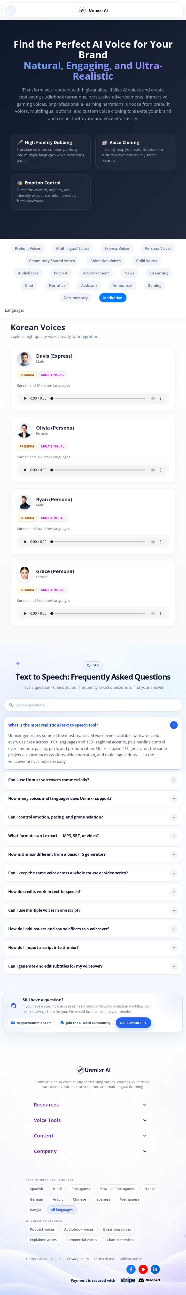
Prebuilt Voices (28, 248)
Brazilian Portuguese (117, 1188)
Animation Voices (105, 260)
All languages (62, 1209)
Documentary (76, 297)
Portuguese (81, 1188)
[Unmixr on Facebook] (131, 1269)
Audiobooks (28, 273)
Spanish (36, 1188)
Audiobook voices (78, 1229)
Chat (29, 285)
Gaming (154, 285)
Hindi (57, 1188)
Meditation (113, 297)
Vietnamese (130, 1199)
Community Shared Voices (52, 260)
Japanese (103, 1199)
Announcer (122, 285)
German (36, 1199)
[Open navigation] (10, 10)
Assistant (89, 285)
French (149, 1188)
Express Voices (117, 248)
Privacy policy (78, 1259)
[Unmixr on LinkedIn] (155, 1269)
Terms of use (104, 1259)
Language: (14, 310)
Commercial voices (81, 1239)
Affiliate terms (131, 1259)
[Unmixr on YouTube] (143, 1269)
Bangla (35, 1209)
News (129, 273)
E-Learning (159, 273)
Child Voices (146, 260)
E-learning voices (117, 1229)
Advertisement (96, 273)
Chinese (79, 1199)
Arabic (58, 1199)
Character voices (120, 1239)
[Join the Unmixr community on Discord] (149, 1280)
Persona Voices (158, 248)
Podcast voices (42, 1229)
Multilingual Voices (72, 248)
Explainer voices (43, 1239)
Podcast (61, 273)
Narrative (57, 285)
